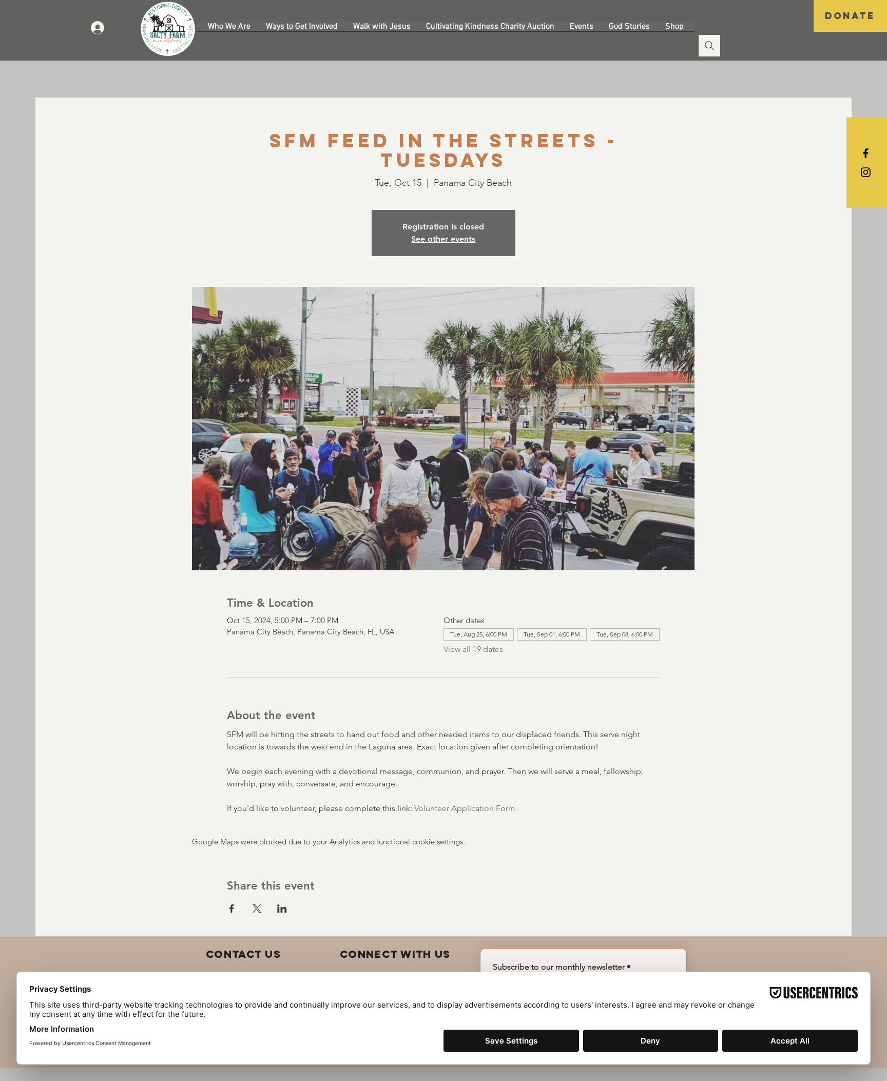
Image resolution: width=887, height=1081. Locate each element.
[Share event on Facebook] (232, 908)
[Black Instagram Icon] (865, 172)
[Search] (709, 45)
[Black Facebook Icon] (865, 153)
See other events (443, 239)
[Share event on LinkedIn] (282, 908)
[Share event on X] (257, 908)
